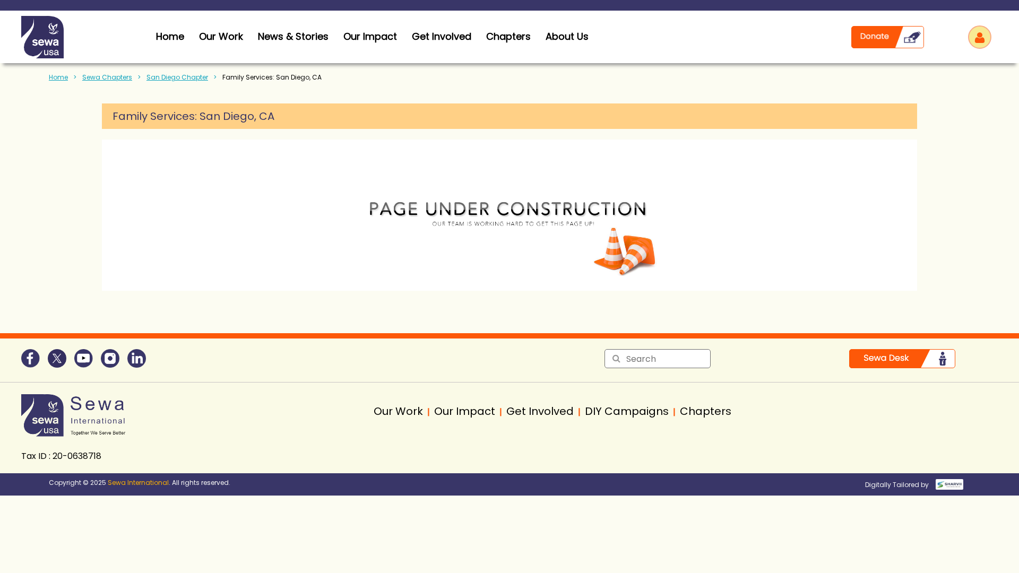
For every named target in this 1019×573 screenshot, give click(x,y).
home (170, 36)
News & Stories (293, 36)
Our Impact (370, 36)
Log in (979, 37)
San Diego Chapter (177, 77)
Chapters (508, 36)
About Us (567, 36)
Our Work (221, 36)
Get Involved (441, 36)
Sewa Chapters (107, 77)
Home (58, 77)
